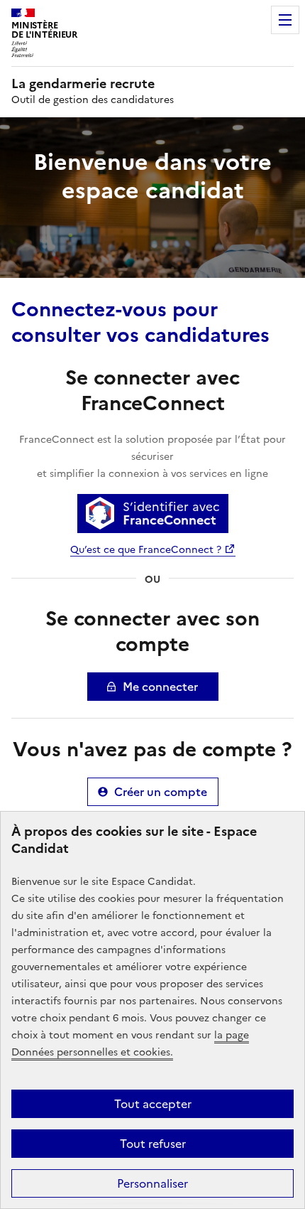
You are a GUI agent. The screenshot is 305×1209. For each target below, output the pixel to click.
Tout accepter (153, 1103)
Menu (285, 20)
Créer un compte (160, 791)
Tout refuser (153, 1143)
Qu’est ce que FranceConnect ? (145, 549)
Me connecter (160, 686)
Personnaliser (152, 1183)
